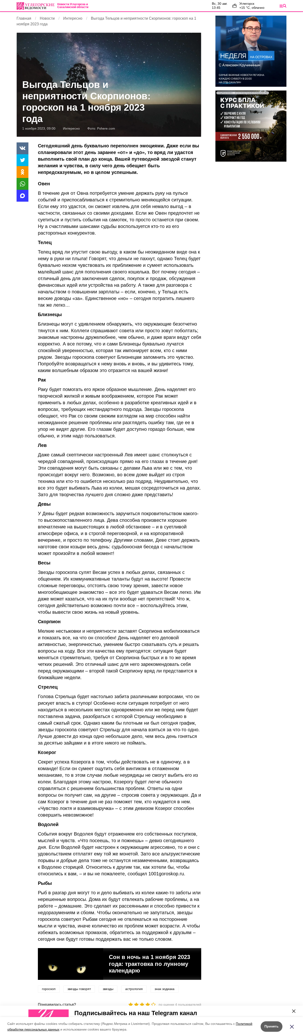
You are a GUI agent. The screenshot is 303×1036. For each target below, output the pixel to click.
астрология (134, 989)
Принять (271, 1026)
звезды (108, 989)
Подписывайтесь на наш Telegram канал (135, 1013)
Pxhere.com (106, 128)
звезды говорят (79, 989)
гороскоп (49, 989)
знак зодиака (164, 989)
